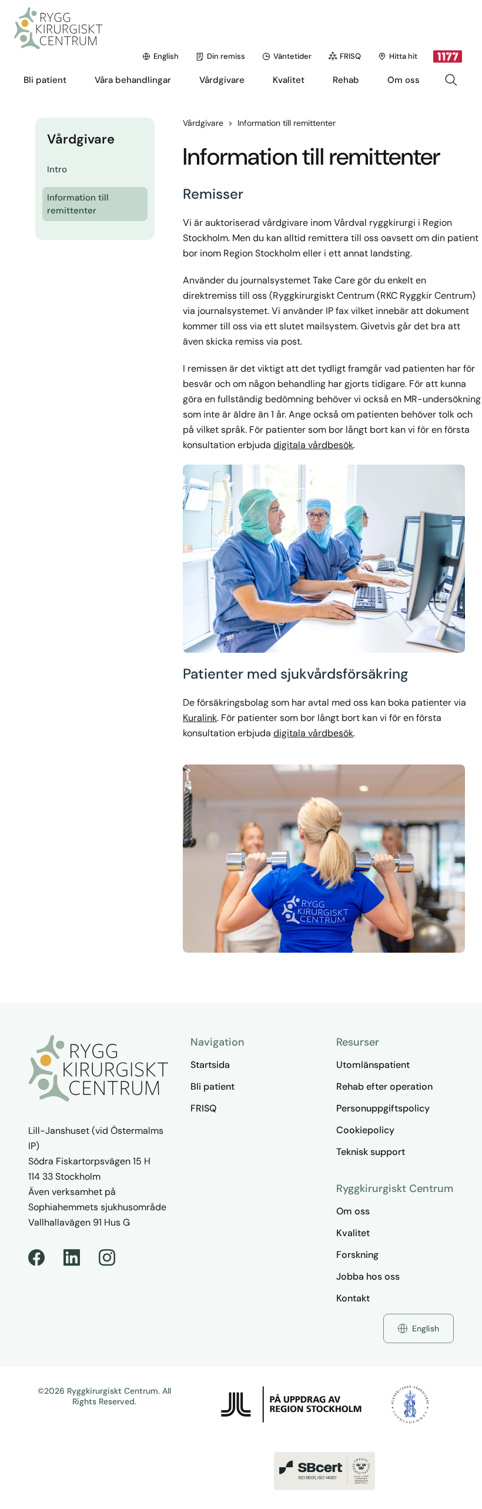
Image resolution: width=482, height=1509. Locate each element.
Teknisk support (370, 1152)
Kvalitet (353, 1233)
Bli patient (212, 1086)
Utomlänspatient (373, 1065)
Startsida (210, 1065)
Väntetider (292, 56)
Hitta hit (403, 56)
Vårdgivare (203, 123)
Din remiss (226, 56)
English (166, 56)
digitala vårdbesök (313, 445)
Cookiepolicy (365, 1130)
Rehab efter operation (384, 1086)
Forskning (357, 1254)
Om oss (353, 1211)
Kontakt (353, 1298)
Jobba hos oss (368, 1276)
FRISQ (350, 56)
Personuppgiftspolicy (383, 1108)
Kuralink (200, 718)
